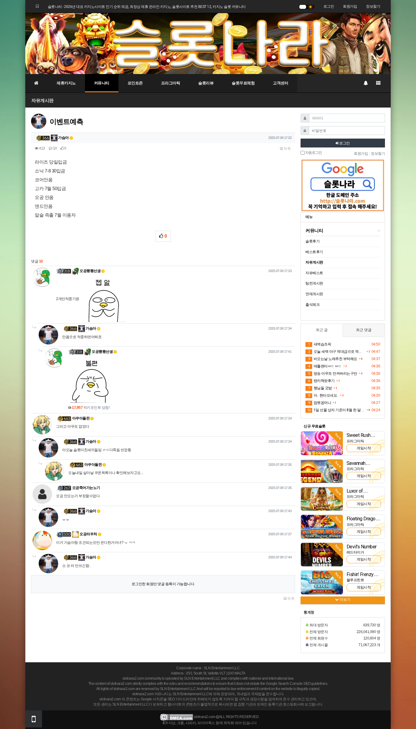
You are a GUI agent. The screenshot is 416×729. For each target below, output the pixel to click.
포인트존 (135, 83)
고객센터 (280, 83)
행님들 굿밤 (320, 388)
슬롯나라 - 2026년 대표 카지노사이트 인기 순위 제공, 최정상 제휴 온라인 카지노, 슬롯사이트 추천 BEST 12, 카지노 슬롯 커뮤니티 (147, 7)
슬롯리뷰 (205, 83)
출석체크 (312, 305)
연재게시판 (314, 294)
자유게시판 (42, 100)
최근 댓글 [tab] (364, 330)
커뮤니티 (101, 83)
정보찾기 (373, 6)
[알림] (365, 83)
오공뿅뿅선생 (90, 271)
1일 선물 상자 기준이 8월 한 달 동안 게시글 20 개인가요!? (336, 410)
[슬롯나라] (208, 43)
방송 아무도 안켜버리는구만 (332, 373)
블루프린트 (355, 580)
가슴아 (63, 138)
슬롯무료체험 (243, 83)
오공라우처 (88, 534)
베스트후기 (314, 252)
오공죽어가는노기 (86, 488)
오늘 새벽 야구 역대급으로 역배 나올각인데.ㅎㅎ (336, 351)
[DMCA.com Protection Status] (176, 717)
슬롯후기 (312, 241)
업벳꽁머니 (319, 403)
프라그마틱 (170, 83)
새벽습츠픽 (319, 344)
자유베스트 (314, 273)
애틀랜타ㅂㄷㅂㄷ (325, 366)
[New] (322, 443)
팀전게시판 (314, 283)
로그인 (328, 6)
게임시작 (364, 448)
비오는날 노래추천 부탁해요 (332, 359)
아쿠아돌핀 (81, 418)
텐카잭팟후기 (321, 381)
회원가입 (350, 6)
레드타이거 (355, 552)
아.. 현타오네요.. (323, 395)
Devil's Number (362, 547)
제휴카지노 (66, 83)
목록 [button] (287, 149)
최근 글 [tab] (322, 330)
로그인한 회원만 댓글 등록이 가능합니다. (163, 584)
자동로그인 (313, 153)
